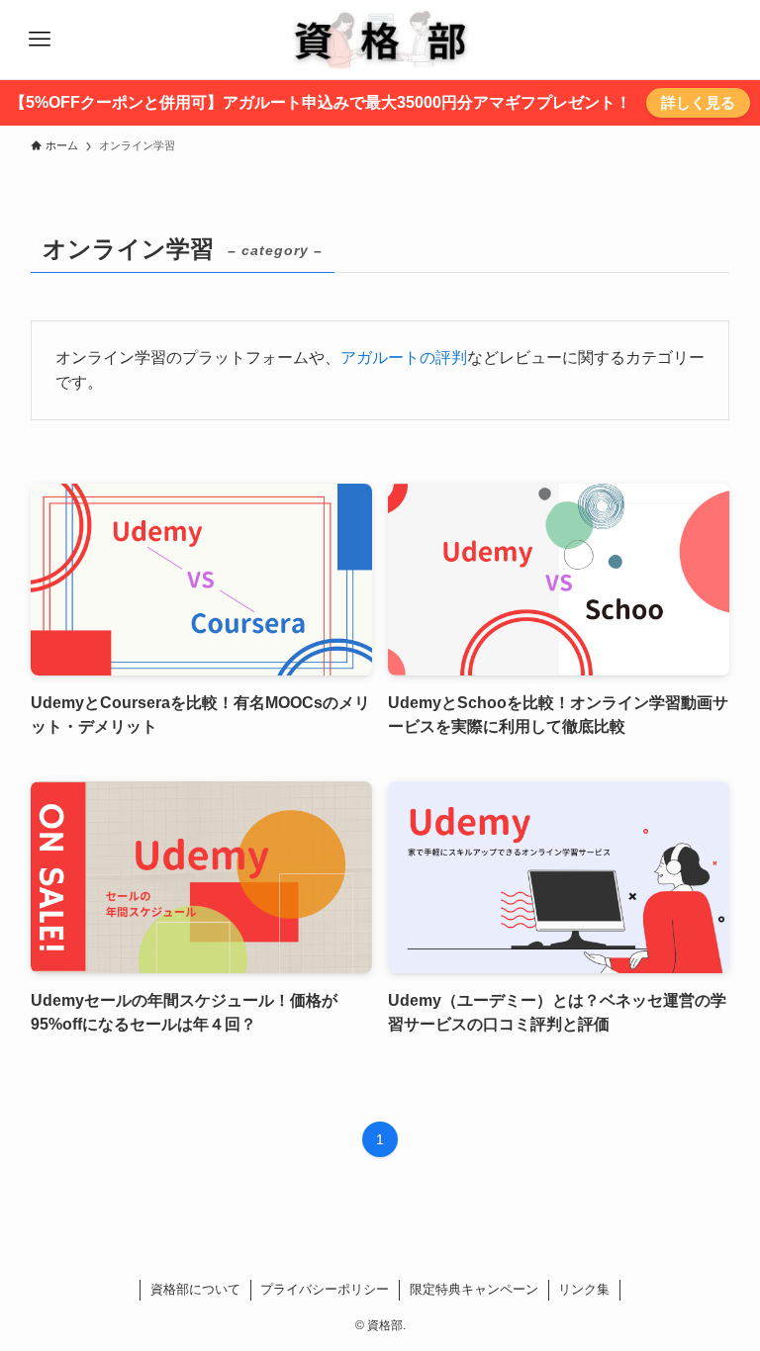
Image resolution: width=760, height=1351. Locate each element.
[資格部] (380, 39)
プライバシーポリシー (324, 1289)
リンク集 (584, 1289)
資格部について (195, 1289)
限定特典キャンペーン (474, 1289)
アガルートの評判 (403, 357)
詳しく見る (698, 102)
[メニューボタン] (39, 39)
